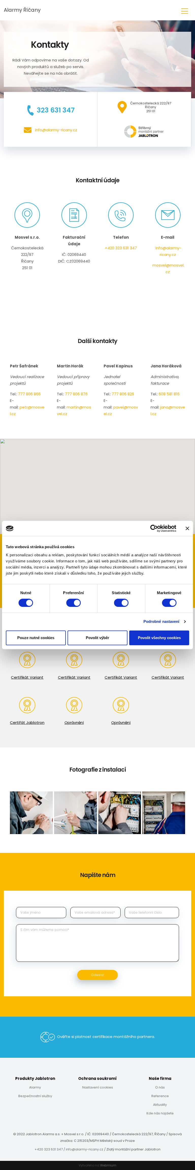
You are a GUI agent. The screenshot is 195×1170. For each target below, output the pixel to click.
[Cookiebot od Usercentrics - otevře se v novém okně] (154, 528)
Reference (160, 1096)
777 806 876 (76, 394)
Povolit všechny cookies (159, 638)
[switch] (73, 603)
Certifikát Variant (27, 677)
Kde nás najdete (160, 1113)
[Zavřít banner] (187, 528)
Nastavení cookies (97, 1087)
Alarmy (35, 1087)
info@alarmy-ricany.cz (84, 1149)
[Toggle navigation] (184, 10)
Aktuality (160, 1104)
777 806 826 (123, 394)
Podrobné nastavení (161, 621)
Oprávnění (74, 722)
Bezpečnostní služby (35, 1096)
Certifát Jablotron (27, 722)
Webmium (108, 1165)
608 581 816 (169, 394)
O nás (160, 1087)
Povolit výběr (97, 638)
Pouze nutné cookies (35, 638)
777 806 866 (29, 394)
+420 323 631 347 (121, 248)
